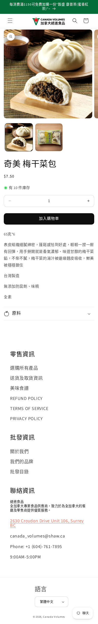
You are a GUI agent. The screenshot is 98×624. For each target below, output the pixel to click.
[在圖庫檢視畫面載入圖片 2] (49, 137)
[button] (10, 20)
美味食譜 (19, 388)
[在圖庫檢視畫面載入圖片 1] (19, 137)
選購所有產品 (24, 368)
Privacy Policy (26, 419)
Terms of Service (29, 408)
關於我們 (19, 452)
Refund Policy (26, 398)
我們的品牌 (21, 462)
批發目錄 (19, 472)
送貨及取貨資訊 (26, 378)
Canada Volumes (54, 617)
